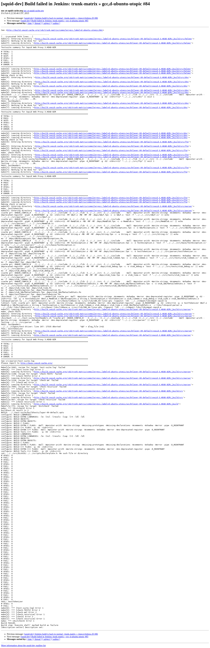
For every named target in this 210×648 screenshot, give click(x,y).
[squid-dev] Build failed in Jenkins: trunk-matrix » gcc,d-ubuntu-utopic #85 (54, 20)
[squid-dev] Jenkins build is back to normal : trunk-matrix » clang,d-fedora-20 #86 (61, 18)
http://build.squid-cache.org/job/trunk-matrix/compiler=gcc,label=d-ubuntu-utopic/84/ (55, 30)
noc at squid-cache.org (33, 10)
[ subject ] (46, 23)
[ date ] (30, 23)
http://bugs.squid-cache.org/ (37, 363)
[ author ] (56, 23)
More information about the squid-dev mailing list (23, 645)
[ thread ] (38, 23)
